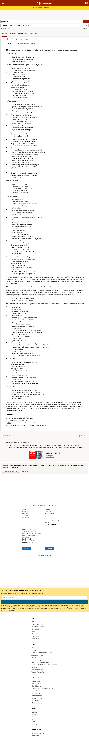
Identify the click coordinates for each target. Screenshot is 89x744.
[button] (86, 3)
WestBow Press (36, 698)
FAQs (33, 648)
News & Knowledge (37, 624)
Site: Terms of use (37, 670)
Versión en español (37, 733)
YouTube (34, 724)
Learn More (25, 471)
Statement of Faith (37, 627)
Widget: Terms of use (38, 672)
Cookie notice (35, 667)
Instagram (34, 714)
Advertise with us (37, 655)
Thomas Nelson (36, 696)
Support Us (35, 639)
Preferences (35, 736)
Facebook (34, 712)
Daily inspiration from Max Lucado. (44, 8)
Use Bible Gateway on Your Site (41, 653)
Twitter (33, 722)
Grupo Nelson (36, 691)
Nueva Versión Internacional (16, 442)
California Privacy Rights (40, 662)
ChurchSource (36, 686)
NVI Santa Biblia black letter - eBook (54, 522)
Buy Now (27, 548)
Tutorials (34, 650)
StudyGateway (36, 684)
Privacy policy (36, 660)
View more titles (44, 555)
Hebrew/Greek (22, 33)
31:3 (8, 418)
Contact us (35, 657)
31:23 (9, 425)
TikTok (33, 719)
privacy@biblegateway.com (9, 610)
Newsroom (35, 636)
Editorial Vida (35, 693)
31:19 (9, 420)
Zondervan (35, 700)
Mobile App (35, 629)
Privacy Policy (74, 608)
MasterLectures (36, 703)
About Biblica (50, 455)
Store (33, 631)
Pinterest (34, 717)
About (33, 622)
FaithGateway (35, 681)
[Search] (86, 21)
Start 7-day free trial (11, 471)
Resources (12, 33)
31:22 (9, 423)
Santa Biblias (50, 457)
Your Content (34, 33)
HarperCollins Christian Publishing (42, 688)
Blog (32, 634)
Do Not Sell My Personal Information (44, 665)
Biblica (59, 445)
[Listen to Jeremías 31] (27, 39)
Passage (4, 33)
